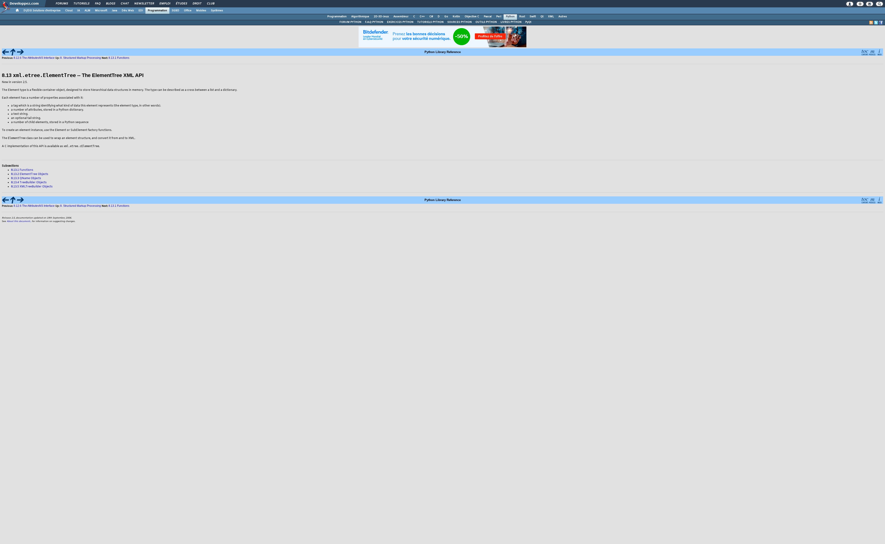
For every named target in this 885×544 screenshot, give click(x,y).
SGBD (175, 10)
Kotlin (456, 16)
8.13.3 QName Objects (26, 178)
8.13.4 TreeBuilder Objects (29, 182)
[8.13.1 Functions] (20, 51)
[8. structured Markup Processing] (13, 51)
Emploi (165, 4)
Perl (498, 16)
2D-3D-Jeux (381, 16)
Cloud (69, 10)
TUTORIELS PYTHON (430, 22)
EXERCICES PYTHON (400, 22)
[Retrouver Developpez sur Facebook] (881, 22)
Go (446, 16)
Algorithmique (360, 16)
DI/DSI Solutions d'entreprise (42, 10)
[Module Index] (872, 51)
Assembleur (401, 16)
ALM (87, 10)
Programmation (157, 10)
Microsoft (101, 10)
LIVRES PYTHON (511, 22)
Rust (522, 16)
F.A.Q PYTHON (374, 22)
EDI (141, 10)
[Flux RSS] (871, 22)
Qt (541, 16)
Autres (562, 16)
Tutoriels (81, 4)
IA (78, 10)
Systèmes (217, 10)
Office (188, 10)
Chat (124, 4)
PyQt (528, 22)
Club (210, 4)
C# (431, 16)
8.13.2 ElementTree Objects (29, 174)
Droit (197, 4)
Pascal (488, 16)
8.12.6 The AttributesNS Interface (34, 57)
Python (510, 16)
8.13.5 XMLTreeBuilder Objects (32, 187)
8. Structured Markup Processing (80, 57)
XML (551, 16)
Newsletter (144, 4)
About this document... (19, 221)
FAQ (97, 4)
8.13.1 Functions (119, 57)
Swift (533, 16)
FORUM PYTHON (350, 22)
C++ (422, 16)
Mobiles (201, 10)
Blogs (110, 4)
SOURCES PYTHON (459, 22)
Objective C (472, 16)
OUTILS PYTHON (486, 22)
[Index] (879, 51)
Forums (61, 4)
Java (114, 10)
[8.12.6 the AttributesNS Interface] (5, 51)
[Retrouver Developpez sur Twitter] (876, 22)
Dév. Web (128, 10)
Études (181, 4)
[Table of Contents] (864, 51)
